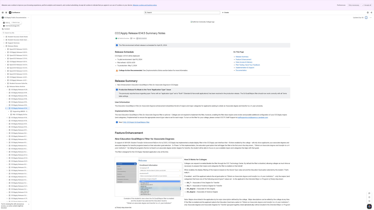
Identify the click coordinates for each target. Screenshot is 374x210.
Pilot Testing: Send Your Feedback (248, 65)
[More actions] (28, 17)
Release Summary (242, 57)
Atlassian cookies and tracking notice (145, 5)
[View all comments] (369, 193)
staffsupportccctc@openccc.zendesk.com (253, 117)
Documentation (241, 70)
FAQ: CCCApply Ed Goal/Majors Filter (136, 122)
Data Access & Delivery (244, 62)
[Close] (29, 204)
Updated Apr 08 (358, 17)
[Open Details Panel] (369, 197)
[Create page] (369, 201)
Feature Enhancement (243, 59)
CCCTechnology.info (12, 26)
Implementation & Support (245, 68)
